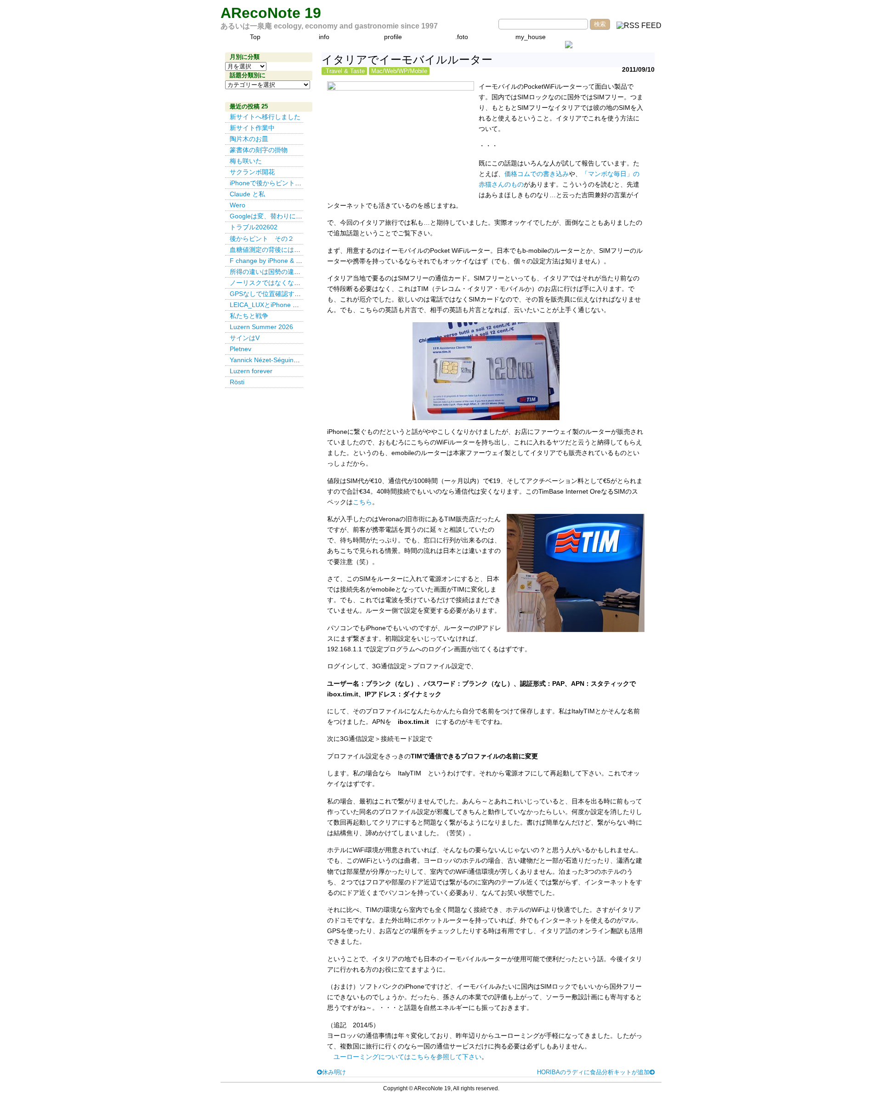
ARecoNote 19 (270, 13)
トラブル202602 (253, 227)
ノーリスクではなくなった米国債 (278, 282)
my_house (530, 36)
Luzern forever (251, 371)
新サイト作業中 (252, 127)
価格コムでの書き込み (536, 173)
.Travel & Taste (344, 71)
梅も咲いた (246, 161)
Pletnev (240, 349)
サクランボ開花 (252, 172)
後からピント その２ (262, 238)
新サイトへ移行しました (265, 116)
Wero (237, 205)
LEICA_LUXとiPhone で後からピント (284, 304)
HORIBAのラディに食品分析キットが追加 (593, 1072)
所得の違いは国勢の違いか (268, 271)
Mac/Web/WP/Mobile (399, 71)
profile (393, 36)
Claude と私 (247, 194)
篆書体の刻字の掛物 (259, 150)
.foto (461, 36)
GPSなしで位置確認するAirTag (274, 293)
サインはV (245, 338)
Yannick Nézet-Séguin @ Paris (276, 360)
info (324, 36)
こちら (362, 502)
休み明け (334, 1072)
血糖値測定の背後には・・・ (271, 249)
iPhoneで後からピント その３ (275, 183)
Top (255, 36)
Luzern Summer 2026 (261, 326)
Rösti (237, 382)
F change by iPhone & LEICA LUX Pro (285, 260)
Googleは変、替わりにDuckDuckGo (282, 216)
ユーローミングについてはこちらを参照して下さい (407, 1056)
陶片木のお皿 (249, 138)
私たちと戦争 (249, 315)
